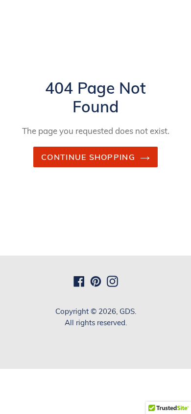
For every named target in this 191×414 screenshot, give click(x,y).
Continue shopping (88, 157)
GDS (127, 311)
